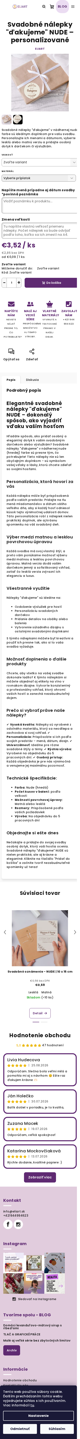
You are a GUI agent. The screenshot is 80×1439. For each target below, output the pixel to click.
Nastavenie (38, 1415)
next (75, 932)
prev (5, 932)
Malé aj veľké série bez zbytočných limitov (37, 1340)
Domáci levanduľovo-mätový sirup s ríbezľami (32, 1327)
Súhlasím (57, 1428)
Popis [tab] (11, 380)
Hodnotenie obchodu (40, 1035)
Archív (12, 1350)
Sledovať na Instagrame (37, 1299)
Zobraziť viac (40, 1177)
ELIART (40, 48)
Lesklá (33, 992)
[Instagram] (18, 1224)
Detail (37, 1013)
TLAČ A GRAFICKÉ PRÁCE (21, 1334)
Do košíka (53, 283)
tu (32, 1405)
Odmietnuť (20, 1428)
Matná (46, 992)
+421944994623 (15, 1215)
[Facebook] (8, 1224)
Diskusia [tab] (32, 380)
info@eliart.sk (14, 1211)
